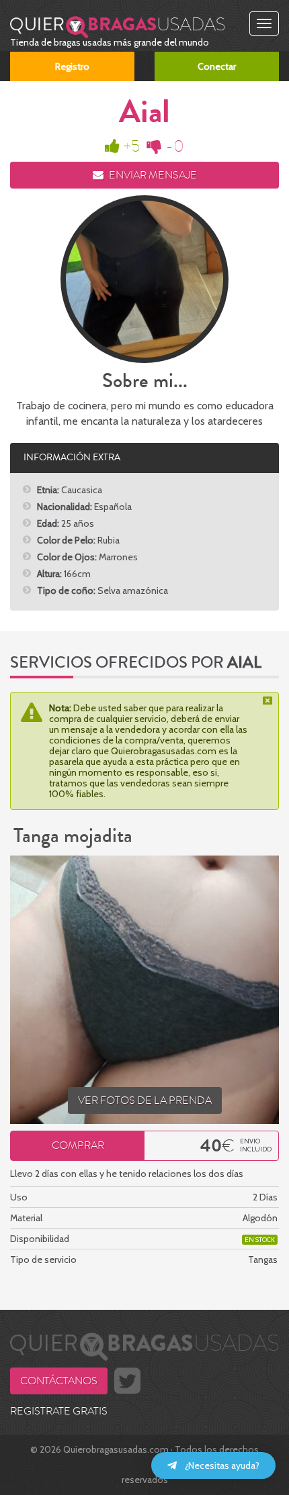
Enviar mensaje (152, 175)
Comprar (78, 1145)
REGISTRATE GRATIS (59, 1411)
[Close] (269, 700)
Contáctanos (58, 1381)
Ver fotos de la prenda (145, 1100)
